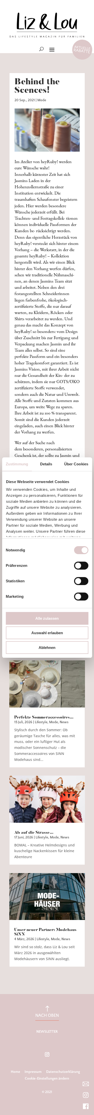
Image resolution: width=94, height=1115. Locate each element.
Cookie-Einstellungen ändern (47, 1079)
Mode (41, 100)
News (64, 722)
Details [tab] (46, 464)
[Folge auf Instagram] (47, 1054)
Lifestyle (41, 722)
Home (15, 1072)
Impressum (33, 1072)
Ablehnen (47, 647)
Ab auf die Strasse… (34, 833)
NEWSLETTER (47, 1032)
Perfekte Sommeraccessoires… (44, 717)
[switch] (81, 566)
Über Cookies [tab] (76, 464)
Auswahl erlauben (47, 633)
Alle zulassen (47, 618)
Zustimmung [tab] (17, 464)
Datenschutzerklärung (63, 1072)
